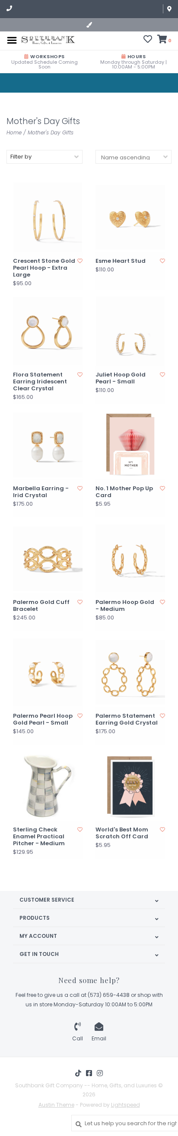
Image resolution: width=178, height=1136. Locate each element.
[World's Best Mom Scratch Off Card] (130, 786)
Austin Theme (56, 1104)
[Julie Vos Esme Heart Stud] (130, 217)
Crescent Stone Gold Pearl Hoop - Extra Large (44, 268)
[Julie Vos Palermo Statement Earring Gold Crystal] (130, 672)
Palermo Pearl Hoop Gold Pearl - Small (43, 720)
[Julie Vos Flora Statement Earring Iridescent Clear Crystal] (48, 331)
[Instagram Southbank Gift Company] (100, 1073)
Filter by (21, 157)
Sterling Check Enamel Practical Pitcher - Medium (39, 836)
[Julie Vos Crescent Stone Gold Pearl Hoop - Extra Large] (48, 217)
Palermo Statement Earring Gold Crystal (126, 720)
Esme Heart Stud (120, 261)
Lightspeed (125, 1104)
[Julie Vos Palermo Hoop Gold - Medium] (130, 558)
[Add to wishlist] (80, 261)
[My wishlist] (147, 40)
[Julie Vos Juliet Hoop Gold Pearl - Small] (130, 331)
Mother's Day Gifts (50, 132)
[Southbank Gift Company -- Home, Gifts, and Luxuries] (48, 40)
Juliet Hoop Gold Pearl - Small (120, 378)
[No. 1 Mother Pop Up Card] (130, 444)
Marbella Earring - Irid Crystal (41, 492)
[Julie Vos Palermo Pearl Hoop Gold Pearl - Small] (48, 672)
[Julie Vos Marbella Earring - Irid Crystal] (48, 444)
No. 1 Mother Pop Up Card (124, 492)
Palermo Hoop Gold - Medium (124, 606)
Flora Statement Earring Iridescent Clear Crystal (40, 381)
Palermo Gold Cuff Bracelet (41, 606)
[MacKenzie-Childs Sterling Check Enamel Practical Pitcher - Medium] (48, 786)
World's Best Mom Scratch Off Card (121, 833)
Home (14, 132)
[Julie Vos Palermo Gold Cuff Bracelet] (48, 558)
